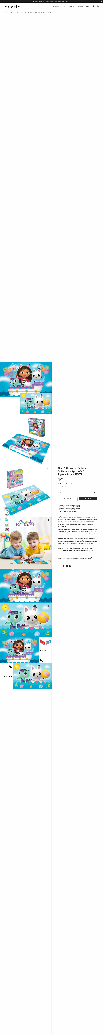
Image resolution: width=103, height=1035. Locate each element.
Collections (12, 12)
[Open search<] (94, 6)
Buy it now (88, 498)
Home (6, 12)
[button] (94, 492)
